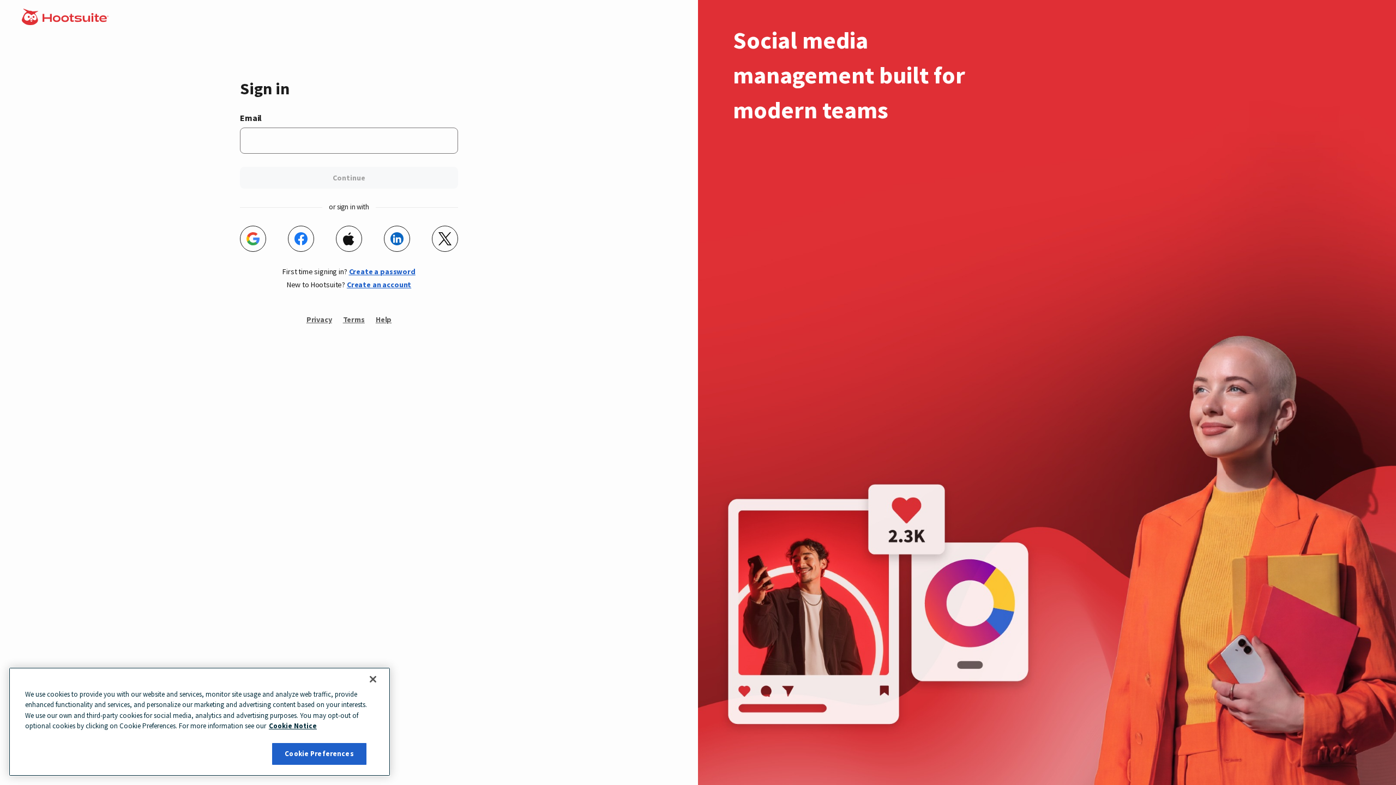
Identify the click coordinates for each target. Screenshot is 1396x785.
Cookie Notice (293, 726)
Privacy (319, 319)
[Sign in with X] (445, 239)
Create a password (382, 271)
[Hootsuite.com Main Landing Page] (66, 21)
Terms (354, 319)
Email (251, 117)
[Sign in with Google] (253, 239)
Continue (349, 178)
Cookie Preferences (319, 753)
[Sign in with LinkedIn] (397, 239)
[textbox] (349, 141)
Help (384, 319)
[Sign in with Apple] (349, 239)
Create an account (379, 284)
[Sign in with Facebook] (301, 239)
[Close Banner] (373, 679)
